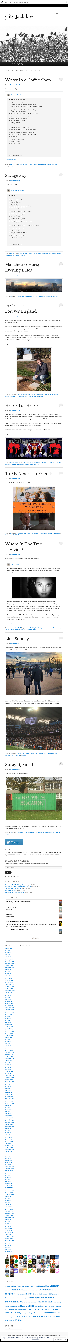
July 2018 (7, 1130)
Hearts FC (51, 462)
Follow (8, 872)
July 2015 (7, 1198)
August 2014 (8, 1219)
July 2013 (7, 1244)
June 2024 (8, 996)
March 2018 (8, 1138)
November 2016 (9, 1168)
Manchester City (9, 755)
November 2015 (9, 1191)
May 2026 (7, 954)
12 (61, 763)
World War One (34, 396)
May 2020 (7, 1088)
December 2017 (9, 1143)
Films (33, 533)
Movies (7, 534)
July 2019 (7, 1107)
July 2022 (7, 1039)
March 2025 (8, 979)
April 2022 (8, 1045)
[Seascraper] (60, 919)
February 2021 (9, 1071)
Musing (44, 164)
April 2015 (8, 1204)
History (47, 394)
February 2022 (9, 1049)
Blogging (41, 1286)
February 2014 (9, 1230)
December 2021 (9, 1052)
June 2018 (8, 1132)
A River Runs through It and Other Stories (17, 929)
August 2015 (8, 1196)
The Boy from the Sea (11, 908)
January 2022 (9, 1050)
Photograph (29, 1309)
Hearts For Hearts (22, 405)
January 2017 (9, 1164)
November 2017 (9, 1145)
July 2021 (7, 1062)
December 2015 (9, 1189)
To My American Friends (29, 473)
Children (15, 1290)
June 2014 (8, 1223)
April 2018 (8, 1136)
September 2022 (9, 1035)
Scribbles (48, 1313)
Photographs (40, 1309)
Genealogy (56, 1294)
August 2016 (8, 1174)
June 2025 (8, 973)
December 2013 (9, 1234)
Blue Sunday (17, 639)
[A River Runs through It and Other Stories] (60, 933)
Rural (10, 255)
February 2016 (9, 1185)
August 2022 (8, 1037)
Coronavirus (36, 1290)
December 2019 (9, 1098)
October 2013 (9, 1238)
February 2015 (9, 1208)
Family (38, 394)
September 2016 (9, 1172)
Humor (41, 533)
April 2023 (8, 1022)
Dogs (56, 1290)
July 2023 (7, 1016)
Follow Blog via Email (17, 861)
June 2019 (8, 1109)
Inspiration (11, 1301)
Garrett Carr (9, 909)
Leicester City (43, 753)
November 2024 (9, 986)
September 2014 (9, 1217)
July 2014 (7, 1221)
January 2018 (9, 1141)
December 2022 (9, 1030)
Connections (29, 1290)
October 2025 (9, 965)
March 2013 (8, 1251)
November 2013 (9, 1236)
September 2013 (9, 1240)
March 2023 (8, 1024)
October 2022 (9, 1033)
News (11, 534)
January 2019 (9, 1119)
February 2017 (9, 1162)
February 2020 (9, 1094)
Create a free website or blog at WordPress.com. (21, 1335)
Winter (12, 1320)
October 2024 (9, 988)
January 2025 (9, 982)
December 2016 (9, 1166)
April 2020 (8, 1090)
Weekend (56, 1317)
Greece (42, 394)
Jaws (49, 533)
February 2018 (9, 1140)
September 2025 (9, 967)
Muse (18, 1306)
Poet (12, 1313)
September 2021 (9, 1058)
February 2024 (9, 1003)
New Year (47, 1306)
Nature (37, 1306)
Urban (6, 166)
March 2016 (8, 1183)
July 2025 (7, 971)
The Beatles (25, 1317)
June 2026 (8, 952)
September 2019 (9, 1103)
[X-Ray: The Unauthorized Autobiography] (60, 925)
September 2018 (9, 1126)
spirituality (8, 1317)
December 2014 (9, 1211)
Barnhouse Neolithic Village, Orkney (15, 884)
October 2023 (9, 1011)
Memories (8, 1306)
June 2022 (8, 1041)
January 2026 (9, 960)
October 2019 (9, 1102)
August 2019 (8, 1105)
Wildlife (7, 1320)
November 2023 (9, 1009)
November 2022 (9, 1031)
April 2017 (8, 1158)
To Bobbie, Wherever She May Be (14, 892)
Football (34, 462)
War (29, 396)
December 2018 (9, 1121)
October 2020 (9, 1079)
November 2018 (9, 1122)
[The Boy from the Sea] (60, 912)
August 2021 (8, 1060)
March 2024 (8, 1001)
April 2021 (8, 1068)
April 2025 (8, 977)
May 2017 (7, 1157)
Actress (27, 628)
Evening (33, 296)
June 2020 (8, 1086)
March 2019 (8, 1115)
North (6, 1309)
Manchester (38, 164)
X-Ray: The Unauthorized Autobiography (17, 921)
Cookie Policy (35, 1339)
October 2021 (9, 1056)
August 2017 (8, 1151)
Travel (34, 1317)
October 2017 (9, 1147)
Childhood (8, 1290)
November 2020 (9, 1077)
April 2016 (8, 1181)
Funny (37, 533)
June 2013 (8, 1246)
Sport (13, 1316)
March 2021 (8, 1069)
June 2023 (8, 1018)
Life (34, 164)
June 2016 (8, 1177)
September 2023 (9, 1013)
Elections (23, 533)
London (32, 1302)
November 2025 (9, 963)
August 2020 (8, 1083)
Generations (8, 1298)
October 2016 (9, 1170)
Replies (16, 166)
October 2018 (9, 1124)
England (30, 164)
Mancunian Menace (10, 890)
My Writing (20, 64)
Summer (18, 1317)
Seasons (56, 1313)
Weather (50, 1317)
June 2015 (8, 1200)
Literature (26, 1302)
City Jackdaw (19, 16)
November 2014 (9, 1213)
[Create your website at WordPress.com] (34, 2)
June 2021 (8, 1064)
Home (7, 64)
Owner (16, 755)
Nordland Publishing (56, 1306)
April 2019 (8, 1113)
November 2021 (9, 1054)
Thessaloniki (21, 396)
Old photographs (14, 1309)
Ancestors (19, 394)
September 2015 (9, 1194)
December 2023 (9, 1007)
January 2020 (9, 1096)
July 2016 (7, 1175)
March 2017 (8, 1160)
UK (59, 164)
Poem (48, 164)
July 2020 (7, 1085)
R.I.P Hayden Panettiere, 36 (13, 888)
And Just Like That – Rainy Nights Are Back (18, 886)
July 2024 (7, 994)
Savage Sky (15, 175)
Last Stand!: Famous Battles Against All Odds (18, 901)
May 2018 (7, 1134)
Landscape (36, 253)
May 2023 (7, 1020)
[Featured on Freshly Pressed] (14, 844)
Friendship (44, 1294)
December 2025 (9, 961)
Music (46, 832)
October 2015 (9, 1192)
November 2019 (9, 1100)
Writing (11, 166)
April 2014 (8, 1227)
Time (30, 1317)
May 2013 (7, 1247)
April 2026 (8, 956)
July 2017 (7, 1153)
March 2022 (8, 1047)
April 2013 (8, 1249)
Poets (22, 1312)
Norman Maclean (10, 930)
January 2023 (9, 1028)
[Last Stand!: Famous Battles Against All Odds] (60, 905)
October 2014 (9, 1215)
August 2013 (8, 1242)
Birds (36, 1286)
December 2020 (9, 1075)
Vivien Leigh (29, 629)
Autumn (32, 1286)
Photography (49, 1309)
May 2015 (7, 1202)
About (13, 64)
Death (28, 394)
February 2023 (9, 1026)
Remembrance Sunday (23, 464)
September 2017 (9, 1149)
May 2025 (7, 975)
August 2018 (8, 1128)
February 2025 (9, 980)
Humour (45, 533)
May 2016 (7, 1179)
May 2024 (7, 997)
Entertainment (49, 628)
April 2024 (8, 999)
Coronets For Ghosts (17, 95)
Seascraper (9, 914)
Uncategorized (14, 462)
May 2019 (7, 1111)
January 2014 (9, 1232)
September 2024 (9, 990)
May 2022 (7, 1043)
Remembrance (13, 396)
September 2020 (9, 1081)
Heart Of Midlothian (42, 462)
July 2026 (7, 950)
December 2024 (9, 984)
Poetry (12, 164)
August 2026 (8, 948)
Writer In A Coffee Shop (28, 80)
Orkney (22, 1309)
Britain (20, 164)
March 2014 (8, 1228)
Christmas (22, 1290)
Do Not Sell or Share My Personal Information (47, 1335)
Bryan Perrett (10, 902)
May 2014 (7, 1225)
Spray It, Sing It (20, 764)
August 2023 (8, 1014)
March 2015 (8, 1206)
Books (48, 1286)
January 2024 (9, 1005)
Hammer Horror (17, 1297)
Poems (52, 164)
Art (28, 1286)
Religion (31, 1313)
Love (36, 1302)
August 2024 (8, 992)
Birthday (32, 628)
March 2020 (8, 1092)
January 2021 (9, 1073)
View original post (11, 159)
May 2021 (7, 1066)
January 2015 (9, 1210)
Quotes (27, 1312)
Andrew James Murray (19, 1286)
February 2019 (9, 1117)
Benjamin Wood (10, 916)
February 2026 (9, 958)
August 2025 (8, 969)
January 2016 (9, 1187)
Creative (25, 164)
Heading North (25, 1298)
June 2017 (8, 1155)
